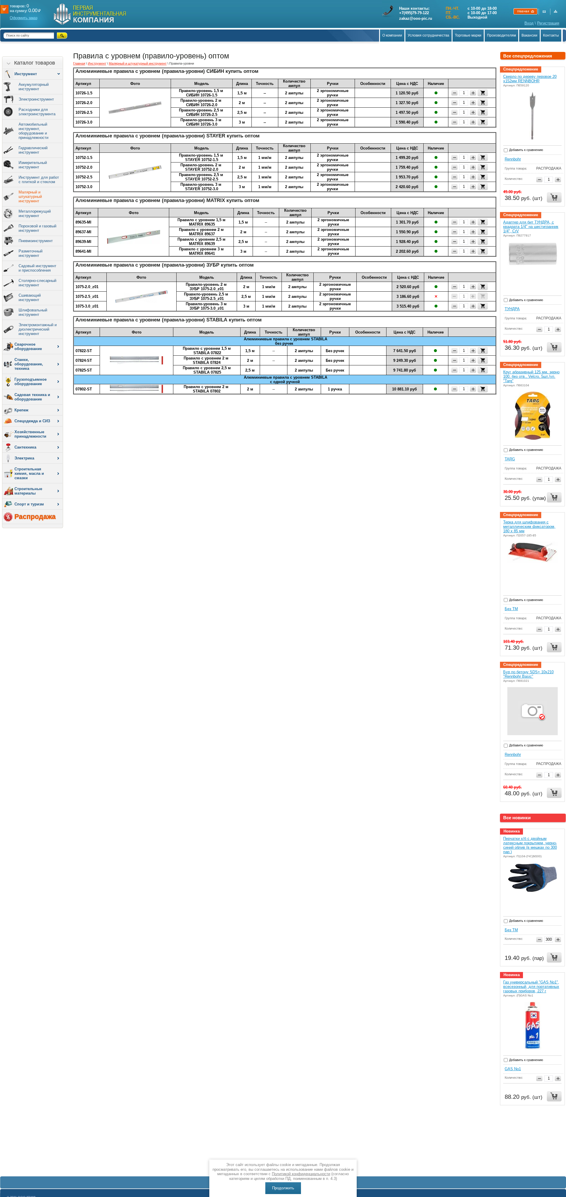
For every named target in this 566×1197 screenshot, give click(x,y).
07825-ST (83, 370)
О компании (392, 35)
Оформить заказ (23, 18)
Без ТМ (511, 609)
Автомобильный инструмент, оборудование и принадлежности (33, 131)
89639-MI (83, 241)
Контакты (551, 35)
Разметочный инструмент (30, 253)
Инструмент (97, 63)
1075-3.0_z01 (86, 306)
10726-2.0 (83, 103)
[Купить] (483, 92)
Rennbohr (513, 159)
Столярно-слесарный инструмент (37, 282)
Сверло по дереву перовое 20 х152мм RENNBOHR (530, 78)
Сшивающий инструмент (30, 297)
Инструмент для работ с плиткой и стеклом (39, 179)
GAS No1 (513, 1069)
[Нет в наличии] (483, 296)
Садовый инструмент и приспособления (37, 268)
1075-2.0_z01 (86, 287)
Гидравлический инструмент (33, 150)
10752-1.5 (83, 157)
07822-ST (83, 351)
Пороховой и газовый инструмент (37, 228)
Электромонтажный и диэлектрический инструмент (38, 329)
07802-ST (83, 389)
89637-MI (83, 232)
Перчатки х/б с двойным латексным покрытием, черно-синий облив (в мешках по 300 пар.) (530, 845)
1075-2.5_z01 (86, 296)
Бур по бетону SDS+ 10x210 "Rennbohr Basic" (528, 674)
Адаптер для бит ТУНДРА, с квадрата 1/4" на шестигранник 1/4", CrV (530, 226)
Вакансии (529, 35)
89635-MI (83, 222)
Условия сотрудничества (428, 35)
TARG (510, 459)
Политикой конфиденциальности (301, 1174)
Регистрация (548, 23)
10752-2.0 (83, 167)
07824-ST (83, 360)
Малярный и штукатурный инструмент (30, 196)
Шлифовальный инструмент (33, 312)
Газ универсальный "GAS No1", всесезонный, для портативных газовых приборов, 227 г (531, 986)
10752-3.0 (83, 187)
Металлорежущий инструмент (35, 213)
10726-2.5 (83, 112)
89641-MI (83, 251)
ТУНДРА (512, 309)
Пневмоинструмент (36, 241)
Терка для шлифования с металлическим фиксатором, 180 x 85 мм (529, 526)
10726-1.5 (83, 93)
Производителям (501, 35)
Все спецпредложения (527, 55)
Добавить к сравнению (525, 150)
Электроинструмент (36, 99)
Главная (79, 63)
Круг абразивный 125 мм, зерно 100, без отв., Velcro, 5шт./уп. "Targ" (531, 376)
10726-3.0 (83, 122)
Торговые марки (468, 35)
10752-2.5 (83, 177)
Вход (529, 23)
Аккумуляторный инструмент (34, 86)
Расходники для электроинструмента (37, 111)
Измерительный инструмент (33, 164)
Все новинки (517, 817)
